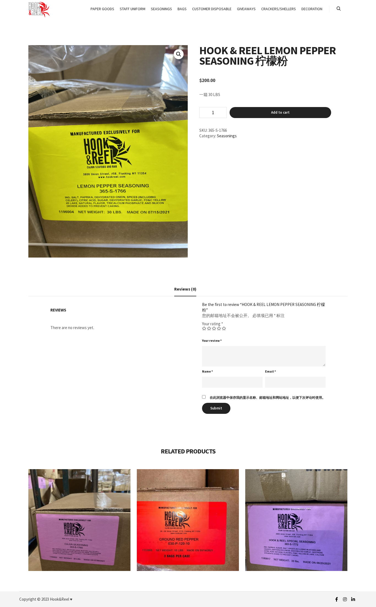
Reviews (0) (185, 289)
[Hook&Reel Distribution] (39, 9)
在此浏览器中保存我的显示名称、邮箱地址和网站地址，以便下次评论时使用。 (267, 397)
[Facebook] (336, 599)
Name (207, 371)
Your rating (212, 323)
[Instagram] (344, 599)
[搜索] (339, 8)
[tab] (185, 289)
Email (270, 371)
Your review (212, 340)
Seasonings (227, 135)
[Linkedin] (353, 599)
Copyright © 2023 (34, 599)
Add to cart (280, 112)
